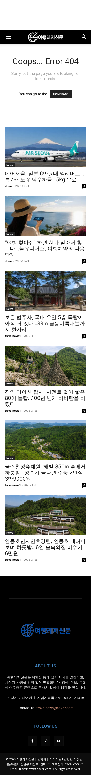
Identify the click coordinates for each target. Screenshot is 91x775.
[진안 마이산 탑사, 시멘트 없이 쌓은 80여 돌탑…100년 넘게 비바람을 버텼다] (45, 366)
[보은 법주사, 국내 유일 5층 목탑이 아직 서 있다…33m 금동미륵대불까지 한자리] (45, 291)
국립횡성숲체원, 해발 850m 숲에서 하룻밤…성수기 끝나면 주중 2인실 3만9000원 (45, 472)
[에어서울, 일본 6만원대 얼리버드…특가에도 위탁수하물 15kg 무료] (45, 147)
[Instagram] (45, 741)
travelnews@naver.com (54, 708)
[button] (8, 37)
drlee (8, 186)
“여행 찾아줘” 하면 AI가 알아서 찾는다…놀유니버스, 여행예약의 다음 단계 (45, 248)
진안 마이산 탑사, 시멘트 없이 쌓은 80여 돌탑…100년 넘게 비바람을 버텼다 (45, 398)
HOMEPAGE (60, 94)
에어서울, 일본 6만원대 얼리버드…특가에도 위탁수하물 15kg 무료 (44, 176)
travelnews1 (13, 336)
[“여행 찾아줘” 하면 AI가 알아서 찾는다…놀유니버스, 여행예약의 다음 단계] (45, 216)
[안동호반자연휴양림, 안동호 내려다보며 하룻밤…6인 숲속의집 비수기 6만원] (45, 515)
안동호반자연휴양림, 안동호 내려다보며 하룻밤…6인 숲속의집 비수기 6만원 (45, 547)
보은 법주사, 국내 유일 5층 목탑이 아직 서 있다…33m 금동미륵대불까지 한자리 (45, 323)
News (9, 165)
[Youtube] (59, 741)
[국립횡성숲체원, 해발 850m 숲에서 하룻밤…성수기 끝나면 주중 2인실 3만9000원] (45, 440)
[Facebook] (32, 741)
